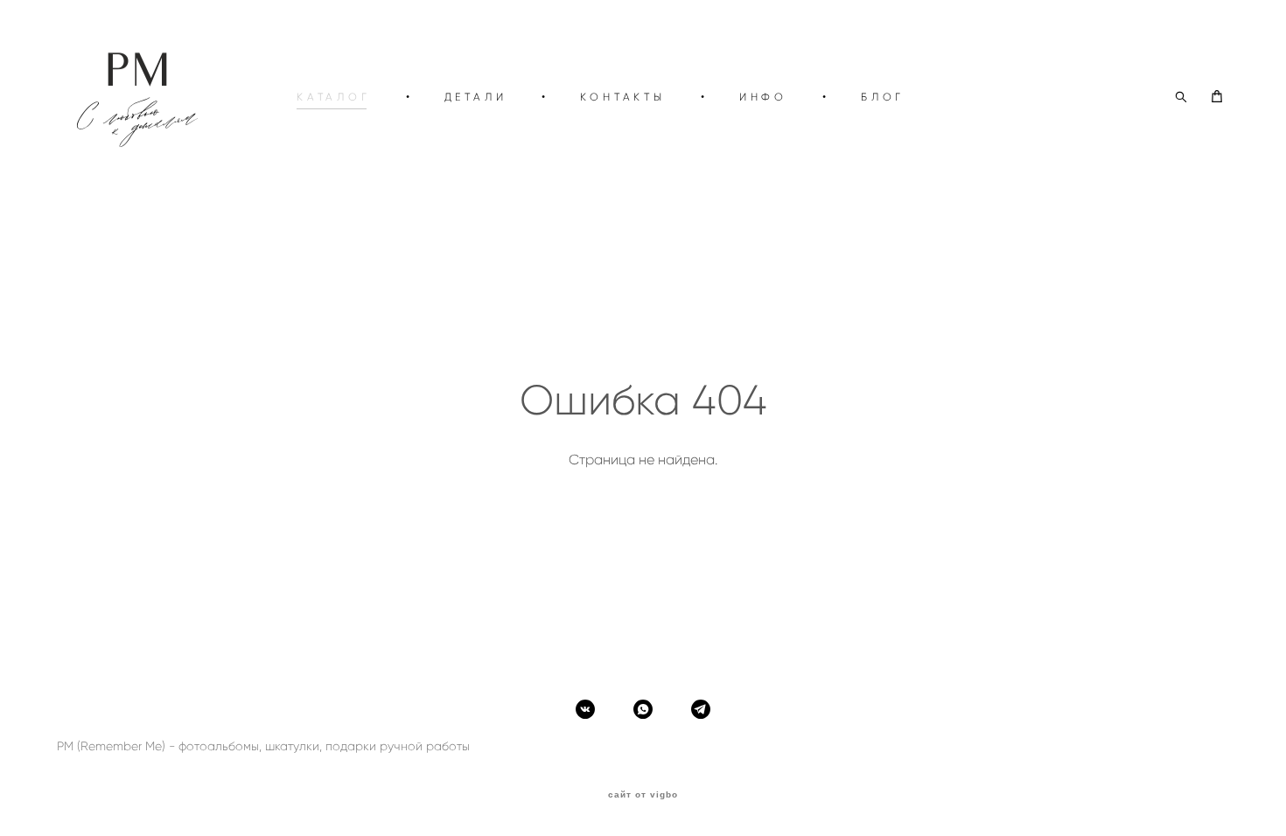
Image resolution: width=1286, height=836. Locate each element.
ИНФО (763, 96)
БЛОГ (883, 96)
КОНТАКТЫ (622, 96)
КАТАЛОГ (334, 96)
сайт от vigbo (643, 795)
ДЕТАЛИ (475, 96)
